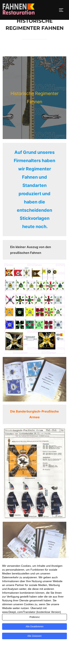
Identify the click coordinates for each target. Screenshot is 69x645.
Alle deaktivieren (35, 626)
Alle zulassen (34, 636)
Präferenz (35, 617)
